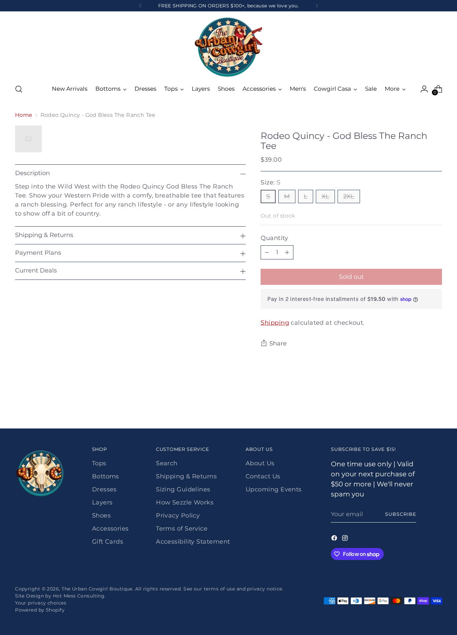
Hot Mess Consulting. (79, 596)
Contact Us (263, 476)
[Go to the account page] (424, 89)
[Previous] (140, 5)
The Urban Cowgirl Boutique (97, 589)
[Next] (316, 5)
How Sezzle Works (184, 502)
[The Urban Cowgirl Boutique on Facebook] (335, 539)
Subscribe (400, 514)
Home (23, 115)
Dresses (104, 489)
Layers (102, 502)
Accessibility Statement (193, 541)
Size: (270, 182)
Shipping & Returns (186, 476)
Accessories (110, 528)
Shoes (101, 515)
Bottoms (105, 476)
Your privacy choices (40, 603)
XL (325, 196)
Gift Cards (107, 541)
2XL (348, 196)
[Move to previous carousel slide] (421, 405)
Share (278, 343)
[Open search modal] (18, 89)
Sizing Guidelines (183, 489)
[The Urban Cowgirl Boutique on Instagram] (346, 539)
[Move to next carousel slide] (436, 405)
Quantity (274, 238)
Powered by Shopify (40, 610)
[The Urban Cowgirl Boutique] (228, 46)
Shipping (275, 322)
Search (167, 463)
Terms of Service (181, 528)
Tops (99, 463)
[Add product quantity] (287, 252)
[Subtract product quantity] (267, 252)
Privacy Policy (178, 515)
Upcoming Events (274, 489)
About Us (260, 463)
